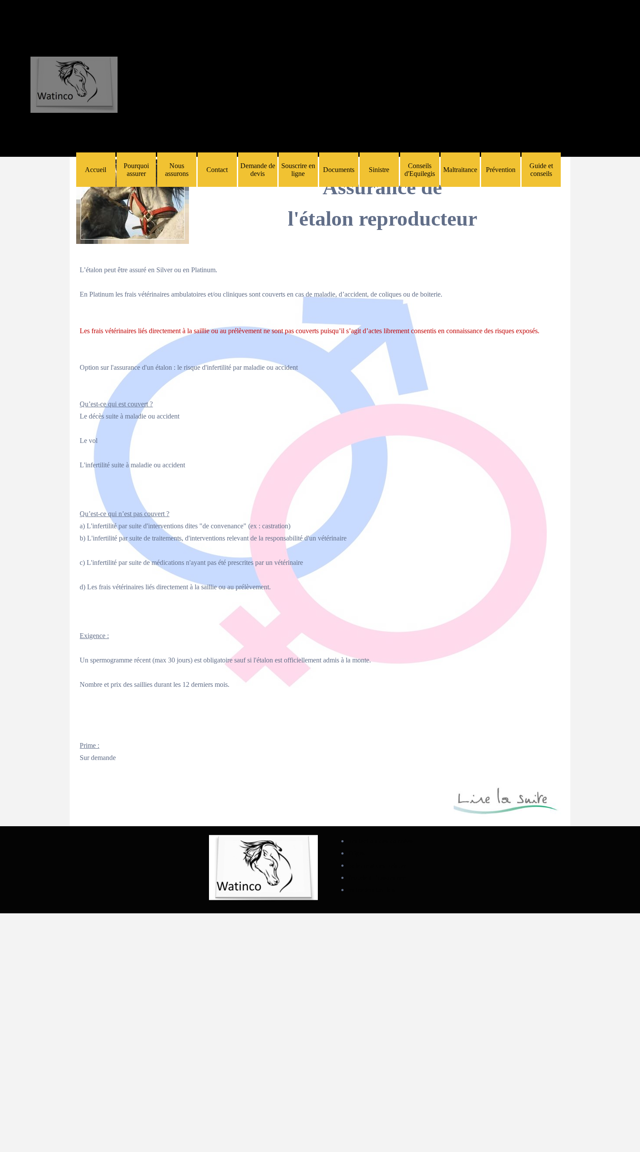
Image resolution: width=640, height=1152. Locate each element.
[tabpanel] (382, 196)
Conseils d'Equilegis (419, 169)
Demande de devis (257, 169)
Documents (338, 169)
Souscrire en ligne (298, 169)
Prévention (500, 169)
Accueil (95, 169)
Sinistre (379, 169)
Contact (217, 169)
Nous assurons (177, 169)
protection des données (380, 841)
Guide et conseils (541, 169)
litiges (356, 853)
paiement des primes (377, 865)
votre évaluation (371, 889)
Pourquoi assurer (136, 169)
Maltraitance (460, 169)
